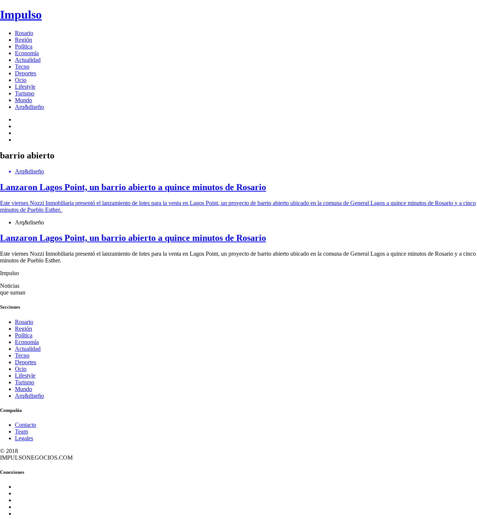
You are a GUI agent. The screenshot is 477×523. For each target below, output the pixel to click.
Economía (27, 53)
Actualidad (28, 60)
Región (23, 40)
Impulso (21, 14)
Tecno (22, 66)
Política (23, 46)
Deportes (25, 73)
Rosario (24, 33)
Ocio (20, 80)
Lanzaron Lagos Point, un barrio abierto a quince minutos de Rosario (133, 238)
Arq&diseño (29, 107)
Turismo (24, 93)
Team (21, 431)
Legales (24, 438)
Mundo (23, 100)
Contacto (25, 425)
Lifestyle (25, 87)
